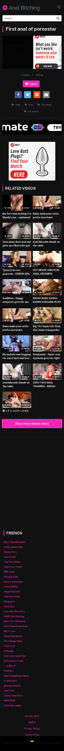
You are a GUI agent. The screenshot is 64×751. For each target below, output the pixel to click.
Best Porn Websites (14, 621)
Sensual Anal (11, 576)
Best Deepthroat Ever (16, 626)
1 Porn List (9, 646)
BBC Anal (9, 571)
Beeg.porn (9, 601)
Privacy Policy (32, 728)
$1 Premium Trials (13, 661)
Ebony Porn (10, 552)
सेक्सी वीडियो (9, 700)
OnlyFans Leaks (12, 705)
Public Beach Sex (13, 547)
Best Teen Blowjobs (14, 542)
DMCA (32, 722)
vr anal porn (10, 680)
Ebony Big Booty (13, 636)
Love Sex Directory (14, 611)
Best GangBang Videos (16, 675)
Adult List (9, 606)
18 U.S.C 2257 (32, 716)
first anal (46, 104)
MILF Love (9, 631)
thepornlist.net (12, 591)
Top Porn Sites (12, 596)
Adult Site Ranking (14, 616)
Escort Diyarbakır (13, 581)
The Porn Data (12, 561)
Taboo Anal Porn (13, 695)
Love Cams (10, 556)
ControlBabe (11, 586)
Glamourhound (12, 685)
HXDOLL (8, 670)
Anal (17, 104)
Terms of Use (32, 734)
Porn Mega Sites (13, 641)
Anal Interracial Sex (14, 656)
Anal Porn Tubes (13, 566)
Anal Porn (9, 690)
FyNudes (9, 651)
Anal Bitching (23, 8)
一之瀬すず (10, 665)
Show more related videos (32, 423)
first (30, 104)
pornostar (33, 111)
